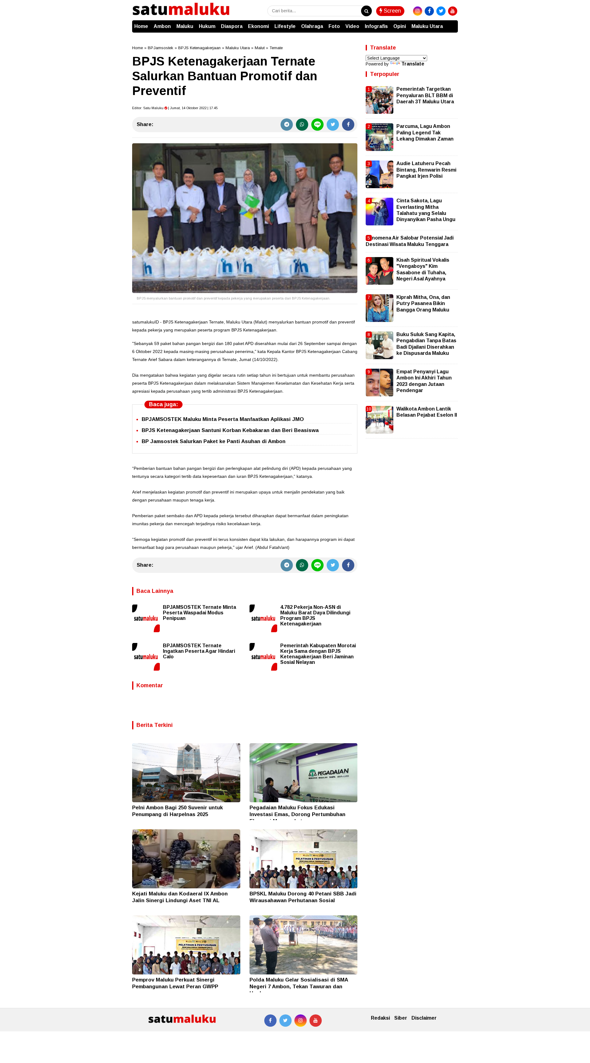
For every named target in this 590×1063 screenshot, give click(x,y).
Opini (399, 26)
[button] (452, 23)
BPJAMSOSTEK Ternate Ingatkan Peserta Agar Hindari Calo (199, 651)
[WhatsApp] (302, 124)
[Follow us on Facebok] (270, 1020)
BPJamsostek (160, 48)
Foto (334, 26)
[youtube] (452, 11)
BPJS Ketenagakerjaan (199, 48)
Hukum (207, 26)
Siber (400, 1018)
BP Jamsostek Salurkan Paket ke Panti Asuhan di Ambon (213, 441)
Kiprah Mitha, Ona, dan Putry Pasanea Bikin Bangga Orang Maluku (423, 303)
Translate (412, 63)
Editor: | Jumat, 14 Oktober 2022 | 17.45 (175, 108)
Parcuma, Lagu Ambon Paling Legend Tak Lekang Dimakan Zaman (425, 132)
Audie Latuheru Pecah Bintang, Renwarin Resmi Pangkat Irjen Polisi (426, 170)
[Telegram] (287, 124)
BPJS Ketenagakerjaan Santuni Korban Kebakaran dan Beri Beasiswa (230, 430)
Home (141, 26)
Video (352, 26)
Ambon (162, 26)
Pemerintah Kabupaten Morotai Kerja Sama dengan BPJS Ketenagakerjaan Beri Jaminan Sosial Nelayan (318, 654)
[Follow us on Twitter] (285, 1020)
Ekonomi (258, 26)
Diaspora (231, 26)
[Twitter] (333, 124)
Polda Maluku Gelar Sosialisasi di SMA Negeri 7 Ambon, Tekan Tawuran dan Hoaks (299, 986)
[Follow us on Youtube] (315, 1020)
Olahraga (312, 26)
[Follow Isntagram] (300, 1020)
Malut (260, 48)
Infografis (376, 26)
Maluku (184, 26)
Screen (391, 11)
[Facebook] (348, 124)
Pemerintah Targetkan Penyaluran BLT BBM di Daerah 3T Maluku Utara (425, 95)
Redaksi (380, 1018)
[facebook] (429, 11)
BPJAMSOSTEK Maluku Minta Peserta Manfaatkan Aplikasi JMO (223, 419)
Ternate (276, 48)
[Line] (317, 124)
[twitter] (441, 11)
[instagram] (417, 11)
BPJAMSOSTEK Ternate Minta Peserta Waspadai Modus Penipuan (199, 613)
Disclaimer (424, 1018)
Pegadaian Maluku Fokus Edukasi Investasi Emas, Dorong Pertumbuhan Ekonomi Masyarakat (297, 814)
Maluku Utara (427, 26)
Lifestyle (285, 26)
